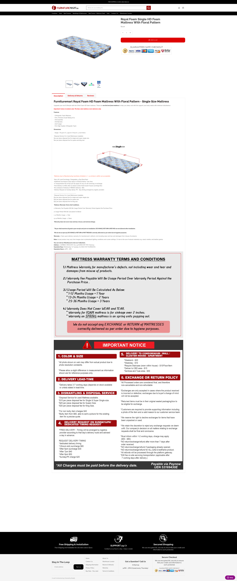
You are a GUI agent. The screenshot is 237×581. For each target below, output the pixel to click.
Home (87, 558)
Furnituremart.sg (60, 578)
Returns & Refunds (108, 565)
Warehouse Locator (108, 561)
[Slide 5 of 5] (99, 84)
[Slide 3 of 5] (84, 84)
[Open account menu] (179, 8)
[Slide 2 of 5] (76, 84)
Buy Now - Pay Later (92, 571)
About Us (105, 558)
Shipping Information (92, 565)
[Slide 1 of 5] (69, 84)
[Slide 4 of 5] (91, 84)
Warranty (105, 568)
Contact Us (89, 561)
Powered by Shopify (70, 578)
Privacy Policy (90, 568)
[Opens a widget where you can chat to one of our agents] (230, 577)
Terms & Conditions (108, 571)
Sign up (78, 567)
